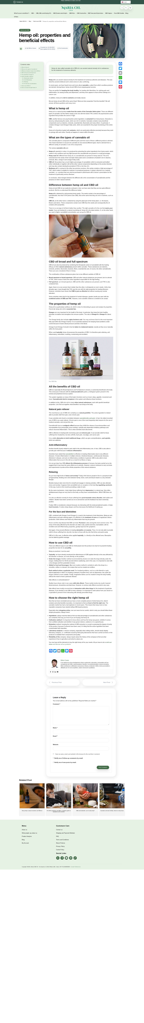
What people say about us (29, 833)
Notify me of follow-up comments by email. (68, 758)
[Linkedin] (55, 672)
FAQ (57, 836)
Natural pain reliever (28, 78)
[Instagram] (53, 672)
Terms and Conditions (62, 839)
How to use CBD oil (26, 85)
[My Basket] (130, 8)
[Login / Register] (122, 7)
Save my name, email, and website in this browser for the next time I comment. (77, 754)
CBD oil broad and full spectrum (29, 72)
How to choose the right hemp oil (29, 87)
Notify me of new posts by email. (65, 762)
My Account (25, 843)
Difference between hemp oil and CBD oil (31, 70)
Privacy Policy (60, 846)
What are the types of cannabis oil (29, 69)
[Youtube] (57, 672)
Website (55, 744)
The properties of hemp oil (28, 74)
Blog (23, 839)
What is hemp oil (25, 67)
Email (55, 736)
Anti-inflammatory (28, 79)
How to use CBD (24, 30)
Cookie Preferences (76, 866)
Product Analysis (27, 836)
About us (24, 829)
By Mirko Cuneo (31, 48)
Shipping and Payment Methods (65, 833)
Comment (56, 704)
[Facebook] (50, 672)
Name (55, 728)
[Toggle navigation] (82, 8)
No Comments (63, 48)
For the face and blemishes (30, 83)
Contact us (19, 2)
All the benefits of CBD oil (27, 76)
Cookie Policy (60, 849)
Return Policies (60, 843)
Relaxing (26, 81)
